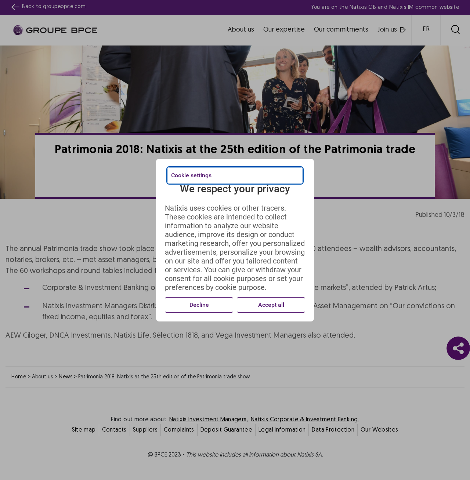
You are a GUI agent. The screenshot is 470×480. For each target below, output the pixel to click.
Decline (199, 304)
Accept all (271, 304)
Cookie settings (191, 175)
